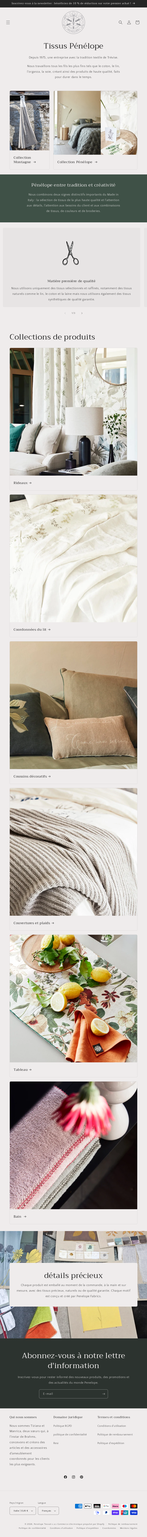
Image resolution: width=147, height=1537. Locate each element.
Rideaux (21, 483)
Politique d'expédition (110, 1443)
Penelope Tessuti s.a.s (45, 1524)
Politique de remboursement (115, 1434)
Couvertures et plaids (32, 923)
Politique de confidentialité (32, 1528)
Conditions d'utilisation (111, 1426)
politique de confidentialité (70, 1434)
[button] (8, 22)
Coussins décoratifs (30, 776)
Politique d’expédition (88, 1528)
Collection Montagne (23, 159)
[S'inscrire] (103, 1393)
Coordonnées (109, 1528)
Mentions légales (128, 1528)
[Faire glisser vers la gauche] (65, 313)
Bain (18, 1216)
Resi (55, 1443)
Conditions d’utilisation (61, 1528)
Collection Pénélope (75, 162)
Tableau (21, 1070)
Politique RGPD (62, 1426)
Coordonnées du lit (30, 629)
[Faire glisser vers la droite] (82, 313)
